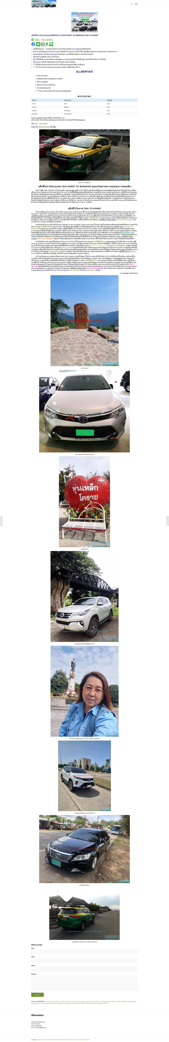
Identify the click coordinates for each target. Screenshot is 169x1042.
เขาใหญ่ (76, 1001)
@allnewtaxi (44, 127)
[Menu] (136, 4)
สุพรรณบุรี (81, 1001)
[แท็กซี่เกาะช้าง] (1, 521)
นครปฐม (109, 1001)
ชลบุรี (120, 1001)
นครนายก (105, 1003)
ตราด (99, 1001)
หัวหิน (53, 1001)
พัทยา (46, 1001)
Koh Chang (67, 1001)
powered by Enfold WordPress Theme (81, 1039)
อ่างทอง (97, 1003)
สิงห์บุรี (101, 1003)
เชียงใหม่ (125, 1001)
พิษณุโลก (134, 1001)
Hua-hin (58, 1001)
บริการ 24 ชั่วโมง (53, 57)
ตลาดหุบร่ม (34, 1003)
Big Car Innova (42, 85)
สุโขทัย (113, 1001)
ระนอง (38, 1003)
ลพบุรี (83, 1003)
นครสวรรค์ (53, 1003)
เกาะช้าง (62, 1001)
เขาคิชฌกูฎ (104, 1001)
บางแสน (92, 1001)
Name (33, 948)
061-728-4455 (41, 123)
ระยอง (72, 1001)
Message (34, 974)
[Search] (132, 4)
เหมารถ (40, 62)
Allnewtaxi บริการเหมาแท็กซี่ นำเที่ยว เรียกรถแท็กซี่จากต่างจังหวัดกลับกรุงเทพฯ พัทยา (55, 1039)
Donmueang (51, 54)
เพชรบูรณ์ (92, 1003)
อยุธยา (66, 1003)
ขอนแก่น (79, 1003)
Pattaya (50, 1001)
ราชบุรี (117, 1001)
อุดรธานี (71, 1003)
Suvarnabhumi (38, 54)
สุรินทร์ (75, 1003)
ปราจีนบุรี (87, 1003)
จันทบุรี (96, 1001)
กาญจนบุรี (86, 1001)
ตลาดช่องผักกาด (60, 1003)
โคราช (42, 1003)
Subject (33, 965)
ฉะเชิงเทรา (47, 1003)
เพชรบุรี (129, 1001)
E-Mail (33, 957)
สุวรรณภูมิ (75, 49)
